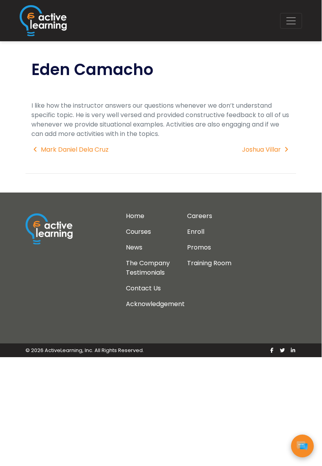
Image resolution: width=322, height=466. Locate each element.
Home (135, 215)
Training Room (209, 263)
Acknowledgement (155, 303)
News (134, 247)
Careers (199, 215)
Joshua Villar (262, 149)
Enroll (195, 231)
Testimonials (145, 272)
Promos (199, 247)
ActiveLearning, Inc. (69, 350)
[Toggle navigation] (291, 21)
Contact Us (143, 288)
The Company (148, 263)
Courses (138, 231)
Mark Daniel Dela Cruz (74, 149)
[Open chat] (302, 446)
